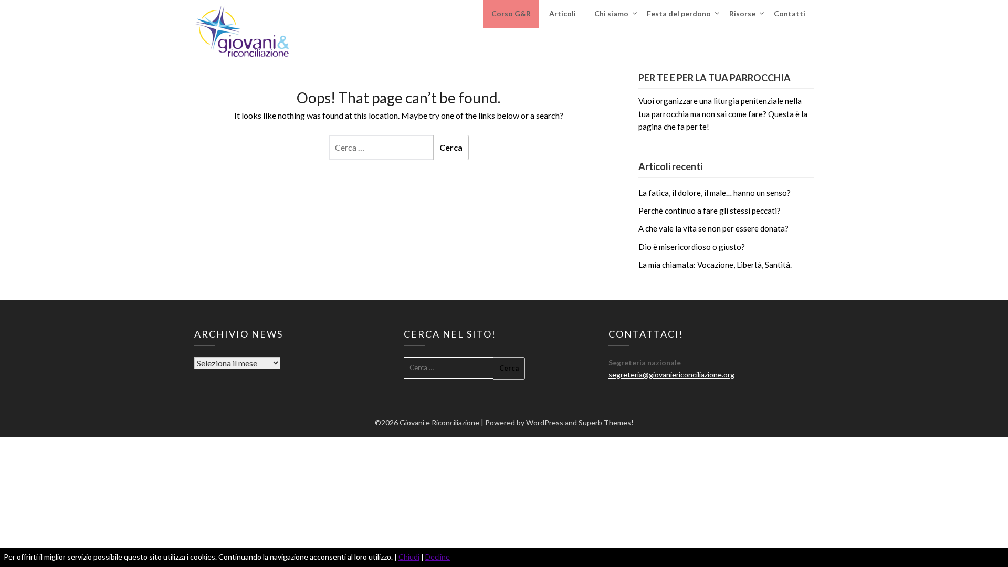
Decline (437, 556)
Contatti (789, 13)
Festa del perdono (679, 13)
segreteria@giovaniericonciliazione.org (671, 374)
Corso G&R (511, 13)
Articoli (562, 13)
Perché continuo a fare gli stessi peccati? (709, 210)
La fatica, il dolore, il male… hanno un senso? (714, 192)
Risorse (742, 13)
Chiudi (408, 556)
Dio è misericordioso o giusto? (691, 246)
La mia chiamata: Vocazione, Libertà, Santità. (715, 264)
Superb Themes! (606, 422)
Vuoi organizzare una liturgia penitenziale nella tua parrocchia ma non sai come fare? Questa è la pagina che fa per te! (722, 113)
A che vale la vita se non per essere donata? (713, 228)
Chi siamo (611, 13)
